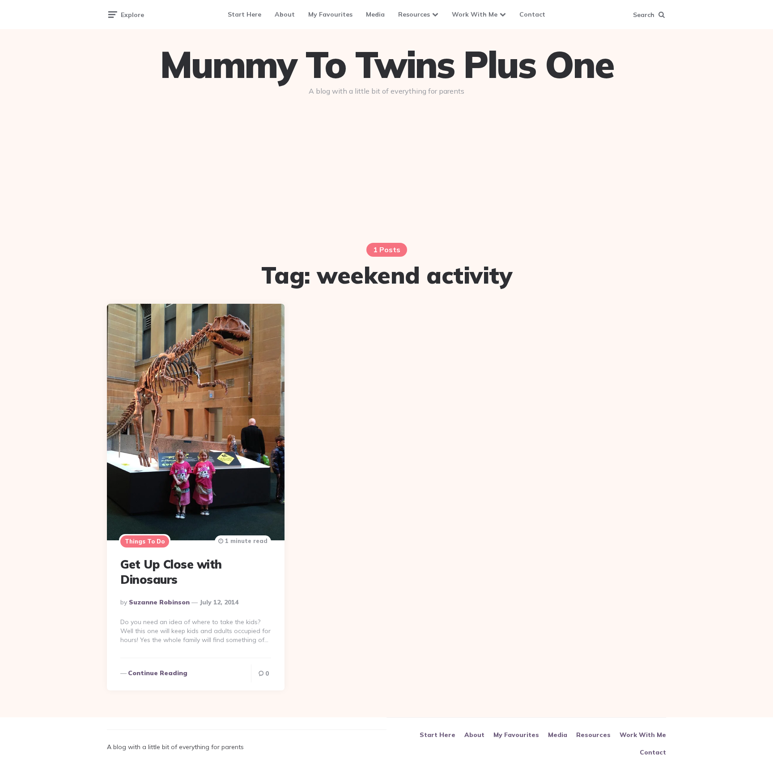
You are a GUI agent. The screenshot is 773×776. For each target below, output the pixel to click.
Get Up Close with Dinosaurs (171, 572)
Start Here (244, 14)
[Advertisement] (386, 171)
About (285, 14)
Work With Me (474, 14)
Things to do (145, 541)
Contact (532, 14)
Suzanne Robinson (159, 602)
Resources (414, 14)
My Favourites (330, 14)
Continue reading (157, 673)
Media (375, 14)
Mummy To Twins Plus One (386, 64)
